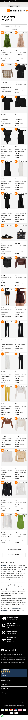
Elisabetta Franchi (15, 608)
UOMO (17, 6)
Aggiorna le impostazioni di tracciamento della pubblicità (14, 705)
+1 (18, 50)
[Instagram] (5, 693)
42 (16, 50)
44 (1, 50)
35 (1, 243)
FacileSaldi (4, 610)
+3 (5, 371)
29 (16, 339)
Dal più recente (6, 26)
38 (1, 114)
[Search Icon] (4, 11)
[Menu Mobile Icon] (2, 11)
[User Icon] (24, 11)
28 (15, 339)
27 (1, 371)
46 (3, 50)
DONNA (11, 6)
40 (15, 50)
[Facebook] (2, 693)
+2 (5, 114)
